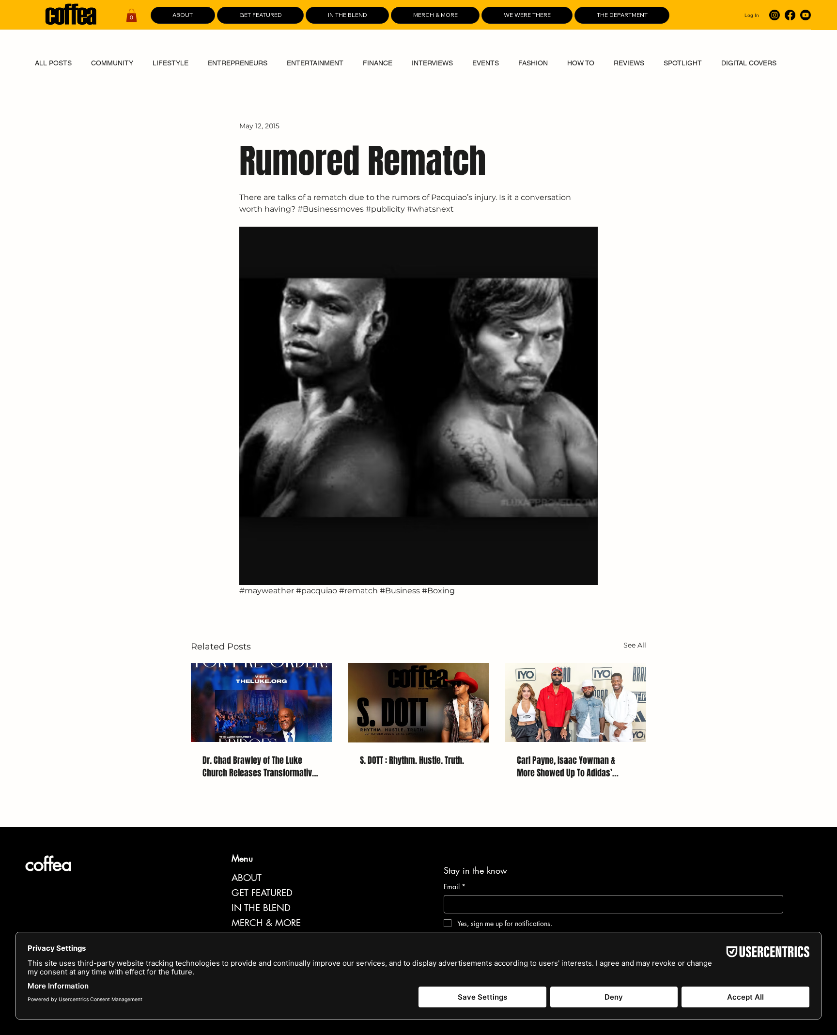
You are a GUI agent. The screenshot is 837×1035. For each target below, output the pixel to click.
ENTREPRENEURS (237, 63)
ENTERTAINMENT (315, 63)
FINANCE (377, 63)
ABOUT (247, 878)
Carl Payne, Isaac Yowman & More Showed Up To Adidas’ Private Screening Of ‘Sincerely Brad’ (569, 766)
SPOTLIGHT (683, 63)
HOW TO (580, 63)
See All (634, 645)
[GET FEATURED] (338, 892)
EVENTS (485, 63)
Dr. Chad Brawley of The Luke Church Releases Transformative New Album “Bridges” (259, 766)
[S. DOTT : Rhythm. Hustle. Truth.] (418, 702)
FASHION (533, 63)
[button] (131, 15)
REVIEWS (629, 63)
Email (454, 886)
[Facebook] (790, 15)
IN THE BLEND (261, 908)
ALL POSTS (53, 63)
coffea (48, 864)
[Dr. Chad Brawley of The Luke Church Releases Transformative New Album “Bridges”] (261, 702)
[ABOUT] (338, 877)
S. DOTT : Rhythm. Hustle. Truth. (412, 760)
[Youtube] (805, 15)
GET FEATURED (262, 893)
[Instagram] (774, 15)
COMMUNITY (112, 63)
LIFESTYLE (170, 63)
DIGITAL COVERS (748, 63)
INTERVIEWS (432, 63)
